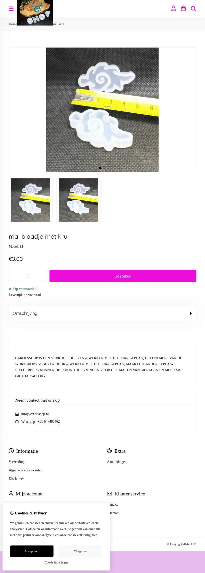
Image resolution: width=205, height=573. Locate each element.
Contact (112, 504)
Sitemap (112, 513)
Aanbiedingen (116, 462)
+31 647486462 (49, 421)
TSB (193, 544)
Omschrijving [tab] (25, 313)
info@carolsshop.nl (35, 414)
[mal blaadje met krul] (102, 171)
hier (94, 535)
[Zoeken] (193, 9)
